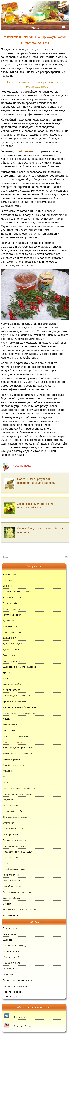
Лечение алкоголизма (15, 736)
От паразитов (10, 834)
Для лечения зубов (13, 643)
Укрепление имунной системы (20, 909)
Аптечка (7, 580)
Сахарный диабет (13, 811)
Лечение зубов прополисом (18, 747)
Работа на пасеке (13, 991)
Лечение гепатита (13, 741)
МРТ (5, 776)
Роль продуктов (11, 880)
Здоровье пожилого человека (19, 666)
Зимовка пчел (10, 934)
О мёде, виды (10, 968)
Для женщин (10, 626)
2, (17, 996)
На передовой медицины (17, 695)
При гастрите (10, 857)
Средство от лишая (14, 828)
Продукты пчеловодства (16, 986)
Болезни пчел (10, 928)
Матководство (11, 951)
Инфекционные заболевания (19, 707)
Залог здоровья (11, 661)
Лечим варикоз (11, 759)
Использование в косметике (19, 713)
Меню (35, 27)
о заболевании (25, 151)
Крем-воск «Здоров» (14, 701)
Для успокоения (12, 632)
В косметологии (12, 597)
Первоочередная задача (17, 840)
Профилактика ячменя (15, 869)
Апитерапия (9, 574)
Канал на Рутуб (22, 1026)
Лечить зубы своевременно (18, 753)
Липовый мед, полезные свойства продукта (40, 530)
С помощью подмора (15, 817)
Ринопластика (11, 874)
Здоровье (8, 939)
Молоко (7, 770)
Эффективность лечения (17, 892)
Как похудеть (10, 724)
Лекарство (9, 730)
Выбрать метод (11, 609)
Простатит (8, 863)
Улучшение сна (11, 915)
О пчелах (8, 974)
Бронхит (7, 678)
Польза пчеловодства (15, 846)
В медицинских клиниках (17, 591)
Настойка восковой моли (17, 794)
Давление (8, 620)
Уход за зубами (12, 898)
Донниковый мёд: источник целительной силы (35, 505)
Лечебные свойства (14, 765)
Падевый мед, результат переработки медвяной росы (36, 480)
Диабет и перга (12, 649)
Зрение (7, 672)
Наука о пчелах (11, 962)
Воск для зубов (11, 603)
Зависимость (10, 655)
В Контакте (19, 1017)
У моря (7, 903)
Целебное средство (14, 886)
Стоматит (8, 822)
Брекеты (7, 585)
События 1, (9, 996)
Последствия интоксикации (18, 851)
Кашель (7, 718)
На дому (8, 782)
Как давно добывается (15, 684)
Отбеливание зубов (14, 805)
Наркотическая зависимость (19, 788)
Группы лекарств (12, 614)
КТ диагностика (11, 689)
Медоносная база (13, 957)
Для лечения (9, 637)
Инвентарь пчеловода (15, 945)
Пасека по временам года (18, 980)
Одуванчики (9, 799)
